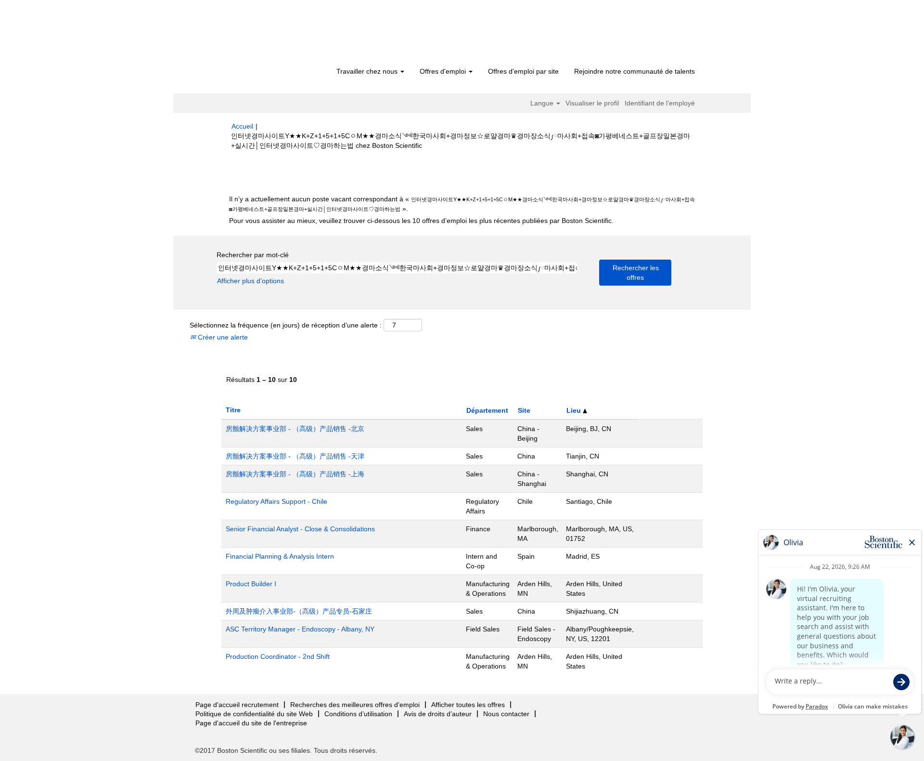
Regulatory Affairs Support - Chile (276, 501)
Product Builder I (251, 584)
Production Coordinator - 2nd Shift (278, 656)
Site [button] (524, 410)
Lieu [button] (574, 410)
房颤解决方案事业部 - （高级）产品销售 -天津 (295, 456)
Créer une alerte (222, 337)
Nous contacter (506, 714)
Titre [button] (233, 410)
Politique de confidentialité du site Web (254, 714)
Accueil (242, 126)
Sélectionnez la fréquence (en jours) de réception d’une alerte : (286, 325)
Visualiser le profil (592, 103)
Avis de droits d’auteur (438, 714)
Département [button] (487, 410)
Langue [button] (542, 103)
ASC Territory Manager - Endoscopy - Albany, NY (300, 629)
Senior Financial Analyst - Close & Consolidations (300, 529)
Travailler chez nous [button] (367, 71)
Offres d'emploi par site (523, 71)
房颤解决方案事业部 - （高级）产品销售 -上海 (295, 474)
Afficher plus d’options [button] (250, 281)
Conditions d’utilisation (358, 714)
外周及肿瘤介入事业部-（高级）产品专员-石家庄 (299, 611)
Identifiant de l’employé (660, 103)
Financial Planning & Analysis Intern (280, 556)
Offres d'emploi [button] (444, 71)
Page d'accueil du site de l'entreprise (251, 723)
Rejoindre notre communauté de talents (634, 71)
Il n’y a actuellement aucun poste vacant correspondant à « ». (462, 203)
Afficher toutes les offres (468, 705)
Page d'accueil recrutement (237, 705)
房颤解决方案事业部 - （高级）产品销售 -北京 (295, 429)
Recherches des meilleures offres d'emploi (355, 705)
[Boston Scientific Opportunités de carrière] (287, 34)
